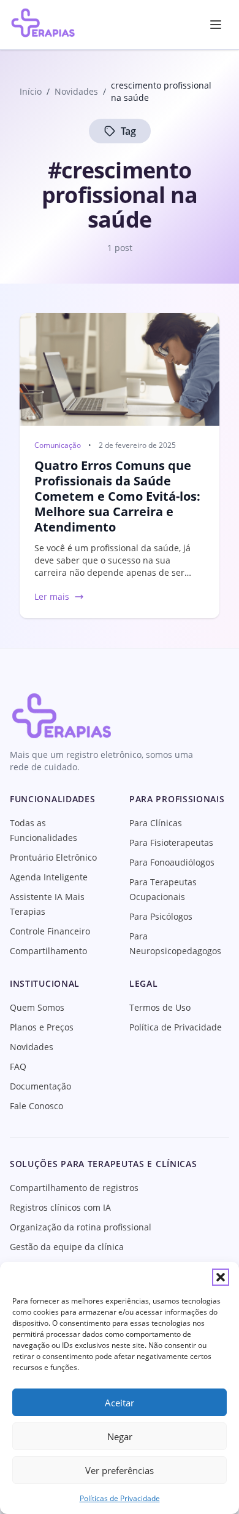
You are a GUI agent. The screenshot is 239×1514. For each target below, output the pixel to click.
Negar (119, 1436)
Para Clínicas (155, 823)
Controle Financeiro (50, 931)
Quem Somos (37, 1007)
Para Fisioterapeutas (171, 842)
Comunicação (57, 445)
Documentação (40, 1086)
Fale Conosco (36, 1106)
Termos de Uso (160, 1007)
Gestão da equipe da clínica (67, 1247)
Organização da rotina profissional (80, 1227)
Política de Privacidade (175, 1027)
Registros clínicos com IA (60, 1207)
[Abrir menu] (215, 24)
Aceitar (119, 1402)
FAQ (18, 1066)
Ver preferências (119, 1470)
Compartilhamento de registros (74, 1187)
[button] (220, 1277)
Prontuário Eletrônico (53, 857)
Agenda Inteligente (49, 877)
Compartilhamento (48, 951)
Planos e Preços (42, 1027)
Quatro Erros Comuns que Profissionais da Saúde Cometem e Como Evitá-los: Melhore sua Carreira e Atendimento (117, 496)
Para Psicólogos (160, 916)
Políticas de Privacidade (120, 1498)
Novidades (31, 1047)
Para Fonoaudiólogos (171, 862)
